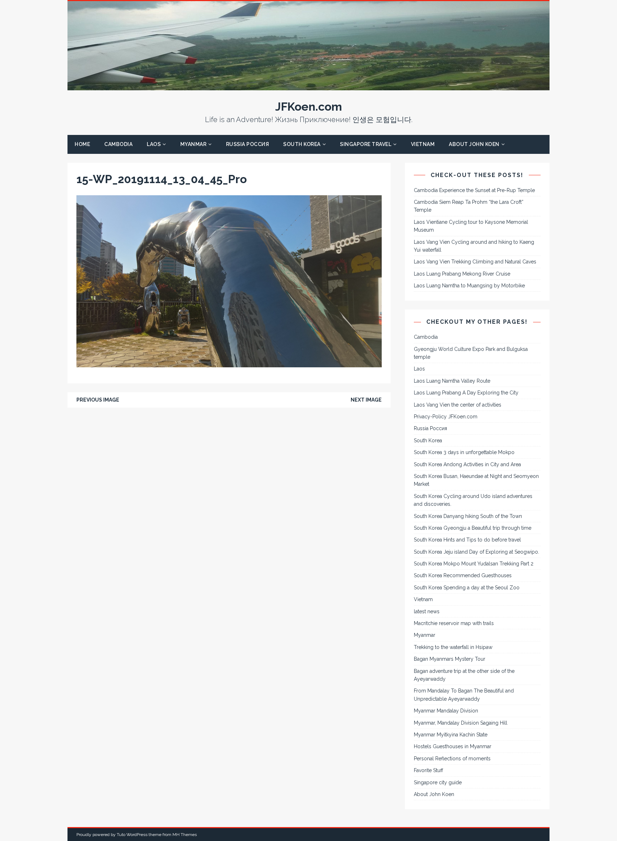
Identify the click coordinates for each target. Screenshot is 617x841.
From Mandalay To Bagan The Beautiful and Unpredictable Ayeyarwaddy (464, 694)
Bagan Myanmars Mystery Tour (449, 659)
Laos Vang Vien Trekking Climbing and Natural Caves (475, 262)
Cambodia (118, 144)
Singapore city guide (438, 782)
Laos (154, 144)
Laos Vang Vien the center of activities (457, 405)
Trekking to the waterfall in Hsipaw (453, 647)
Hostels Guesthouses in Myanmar (452, 746)
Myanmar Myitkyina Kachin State (450, 734)
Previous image (97, 400)
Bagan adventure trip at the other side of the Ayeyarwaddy (464, 675)
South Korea (302, 144)
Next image (366, 400)
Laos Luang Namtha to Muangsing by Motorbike (469, 285)
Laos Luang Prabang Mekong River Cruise (462, 274)
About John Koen (474, 144)
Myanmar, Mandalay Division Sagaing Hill (460, 723)
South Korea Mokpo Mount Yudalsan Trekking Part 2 (473, 563)
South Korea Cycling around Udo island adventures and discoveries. (473, 500)
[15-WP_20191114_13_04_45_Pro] (229, 363)
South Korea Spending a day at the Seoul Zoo (467, 587)
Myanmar (193, 144)
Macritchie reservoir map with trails (454, 623)
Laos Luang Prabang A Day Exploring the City (466, 393)
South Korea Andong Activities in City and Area (467, 464)
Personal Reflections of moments (452, 758)
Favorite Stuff (428, 770)
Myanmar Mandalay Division (446, 711)
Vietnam (423, 144)
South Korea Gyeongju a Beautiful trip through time (472, 528)
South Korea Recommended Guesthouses (463, 575)
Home (82, 144)
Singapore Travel (365, 144)
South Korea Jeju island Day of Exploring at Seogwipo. (476, 552)
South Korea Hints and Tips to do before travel (467, 540)
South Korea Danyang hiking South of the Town (468, 516)
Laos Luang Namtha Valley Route (452, 381)
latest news (427, 611)
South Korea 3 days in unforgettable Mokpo (464, 452)
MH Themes (184, 834)
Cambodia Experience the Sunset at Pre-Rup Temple (474, 190)
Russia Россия (247, 144)
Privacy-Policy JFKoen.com (445, 416)
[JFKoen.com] (308, 86)
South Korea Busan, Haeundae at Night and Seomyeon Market (476, 480)
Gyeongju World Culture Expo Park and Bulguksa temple (471, 353)
